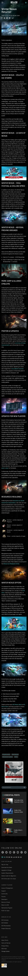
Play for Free (4, 864)
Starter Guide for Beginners (8, 875)
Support (3, 891)
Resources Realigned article (11, 563)
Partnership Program (6, 907)
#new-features (15, 754)
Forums (3, 896)
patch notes (4, 468)
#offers (16, 756)
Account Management (7, 888)
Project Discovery (6, 928)
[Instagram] (21, 852)
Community (4, 893)
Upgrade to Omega (6, 870)
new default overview (18, 368)
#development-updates (7, 756)
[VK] (25, 852)
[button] (26, 2)
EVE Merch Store (17, 704)
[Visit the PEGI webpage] (4, 965)
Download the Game (6, 867)
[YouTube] (10, 852)
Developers (4, 899)
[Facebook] (2, 852)
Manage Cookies (5, 951)
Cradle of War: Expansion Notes (18, 811)
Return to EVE (5, 905)
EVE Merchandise (5, 925)
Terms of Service (5, 943)
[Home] (14, 4)
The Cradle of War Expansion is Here (18, 801)
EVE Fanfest (4, 923)
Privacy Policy (5, 945)
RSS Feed (4, 948)
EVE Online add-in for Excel (8, 878)
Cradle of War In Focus (18, 831)
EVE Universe (4, 920)
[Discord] (18, 852)
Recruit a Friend (5, 902)
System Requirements (7, 873)
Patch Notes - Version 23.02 (17, 821)
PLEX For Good (5, 910)
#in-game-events (6, 754)
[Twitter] (6, 852)
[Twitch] (14, 852)
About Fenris (4, 940)
